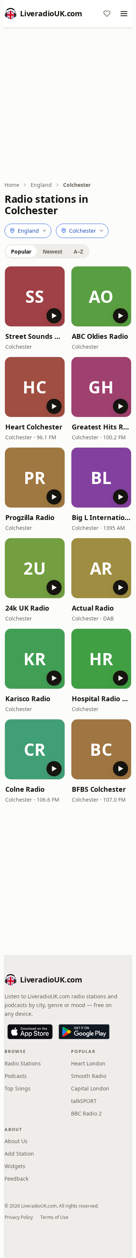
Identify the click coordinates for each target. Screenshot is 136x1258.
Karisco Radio (27, 698)
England (41, 184)
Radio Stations (23, 1063)
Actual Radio (93, 608)
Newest (52, 251)
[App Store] (30, 1031)
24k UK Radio (27, 608)
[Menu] (123, 13)
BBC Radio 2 (86, 1113)
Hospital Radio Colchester (101, 698)
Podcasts (16, 1075)
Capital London (90, 1088)
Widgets (15, 1166)
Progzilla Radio (29, 517)
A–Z (78, 251)
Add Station (19, 1153)
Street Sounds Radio (34, 336)
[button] (35, 296)
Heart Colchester (33, 426)
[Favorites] (107, 14)
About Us (16, 1141)
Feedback (16, 1178)
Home (12, 184)
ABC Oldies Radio (100, 336)
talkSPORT (84, 1100)
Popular (21, 251)
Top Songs (18, 1088)
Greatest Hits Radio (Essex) (101, 426)
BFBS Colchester (99, 789)
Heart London (88, 1063)
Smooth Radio (88, 1075)
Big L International (101, 517)
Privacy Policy (19, 1217)
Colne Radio (25, 789)
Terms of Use (54, 1217)
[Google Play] (84, 1031)
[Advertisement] (68, 105)
